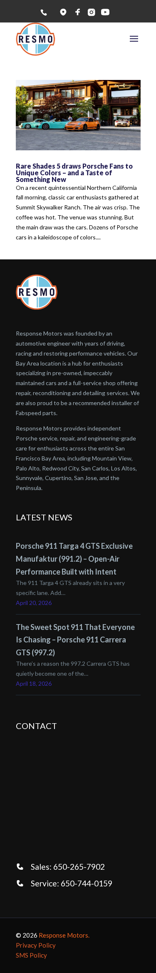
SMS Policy (31, 955)
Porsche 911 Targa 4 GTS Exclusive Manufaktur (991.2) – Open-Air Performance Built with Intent (74, 558)
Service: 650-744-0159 (71, 883)
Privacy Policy (36, 945)
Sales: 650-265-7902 (68, 866)
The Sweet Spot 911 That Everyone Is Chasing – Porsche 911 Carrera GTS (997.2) (75, 639)
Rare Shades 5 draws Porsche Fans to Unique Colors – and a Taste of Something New (74, 172)
